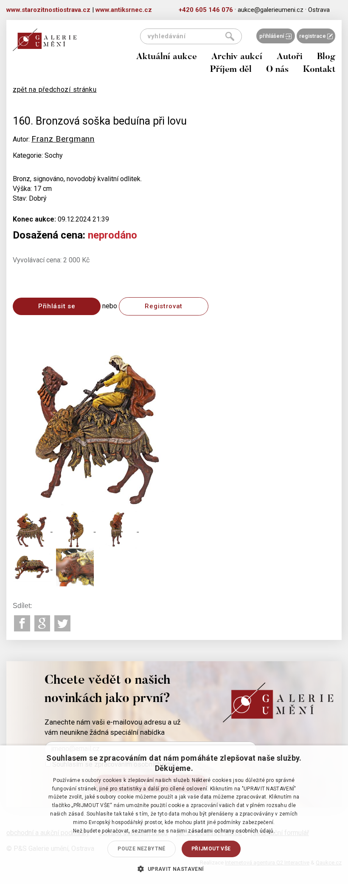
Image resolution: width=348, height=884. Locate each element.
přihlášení (272, 36)
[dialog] (174, 814)
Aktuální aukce (166, 57)
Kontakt (319, 69)
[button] (174, 869)
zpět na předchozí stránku (55, 89)
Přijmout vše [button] (211, 849)
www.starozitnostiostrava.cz (48, 10)
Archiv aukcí (236, 57)
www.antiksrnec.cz (123, 10)
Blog (326, 57)
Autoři (290, 57)
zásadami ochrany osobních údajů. (231, 831)
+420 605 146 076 (206, 10)
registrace (313, 36)
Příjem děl (231, 69)
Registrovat (163, 306)
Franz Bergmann (63, 139)
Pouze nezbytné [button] (142, 849)
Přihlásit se (56, 306)
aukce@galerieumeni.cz (270, 10)
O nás (277, 69)
